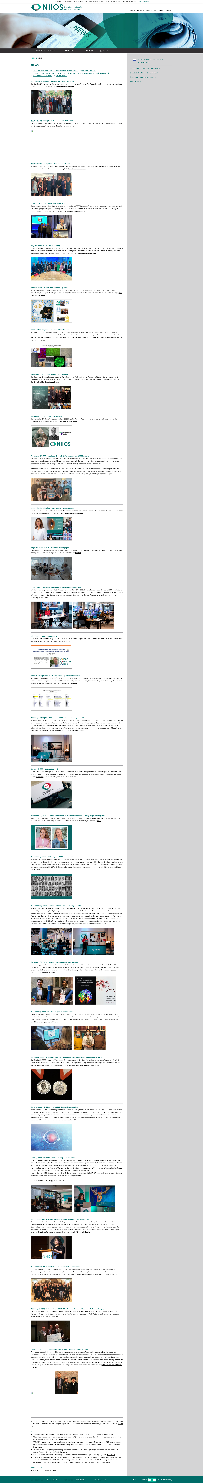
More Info (146, 1)
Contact (168, 10)
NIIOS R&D (69, 51)
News (161, 10)
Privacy (169, 1480)
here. (75, 683)
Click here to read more (65, 86)
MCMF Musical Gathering (42, 76)
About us (140, 10)
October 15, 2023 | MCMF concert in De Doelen (50, 73)
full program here (74, 1175)
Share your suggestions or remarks (143, 77)
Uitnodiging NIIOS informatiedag (84, 73)
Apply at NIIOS (135, 81)
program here (89, 918)
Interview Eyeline (89, 71)
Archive (104, 73)
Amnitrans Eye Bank (45, 51)
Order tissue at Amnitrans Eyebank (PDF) (145, 68)
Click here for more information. (88, 1065)
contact (120, 1424)
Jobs (154, 10)
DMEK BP (89, 51)
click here (39, 777)
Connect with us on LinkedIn (150, 1480)
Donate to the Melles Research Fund (144, 73)
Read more (63, 1439)
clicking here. (87, 1232)
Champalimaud (61, 76)
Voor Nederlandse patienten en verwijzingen (150, 61)
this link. (78, 553)
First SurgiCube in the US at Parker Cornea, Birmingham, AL (55, 71)
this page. (37, 869)
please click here (78, 730)
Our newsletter (141, 1480)
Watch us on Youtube (154, 1480)
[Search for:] (120, 51)
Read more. (108, 1434)
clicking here (54, 595)
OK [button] (140, 1)
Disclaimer (161, 1480)
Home (57, 7)
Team (148, 10)
